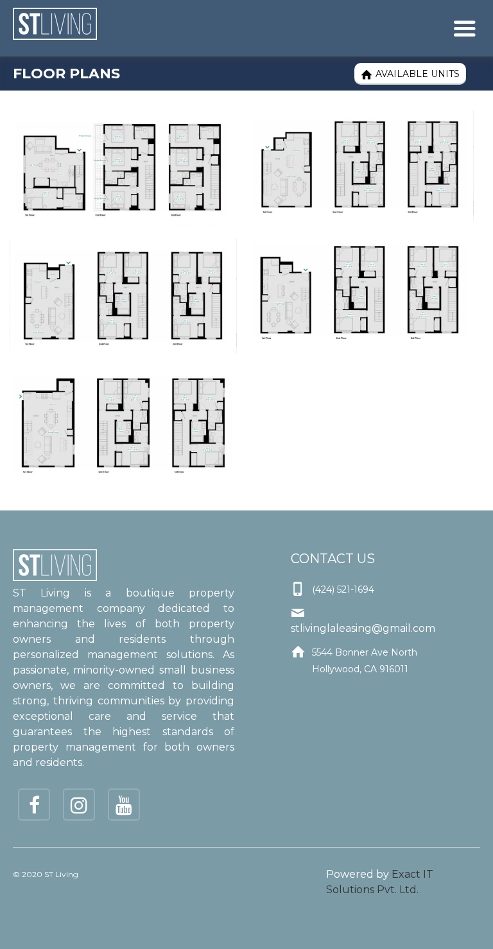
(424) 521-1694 (343, 589)
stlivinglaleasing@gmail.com (363, 628)
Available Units (410, 74)
